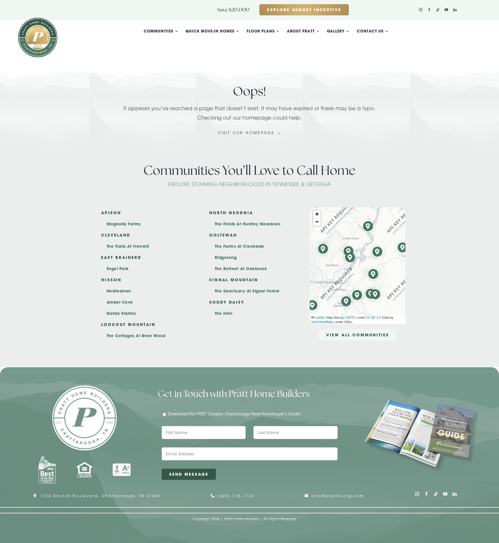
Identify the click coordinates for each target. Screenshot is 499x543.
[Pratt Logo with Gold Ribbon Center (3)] (37, 18)
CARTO (350, 317)
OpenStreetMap (322, 321)
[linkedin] (455, 9)
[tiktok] (437, 9)
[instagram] (420, 9)
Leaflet (319, 317)
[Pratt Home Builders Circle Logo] (84, 387)
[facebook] (429, 9)
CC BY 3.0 (373, 317)
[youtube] (446, 9)
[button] (375, 294)
